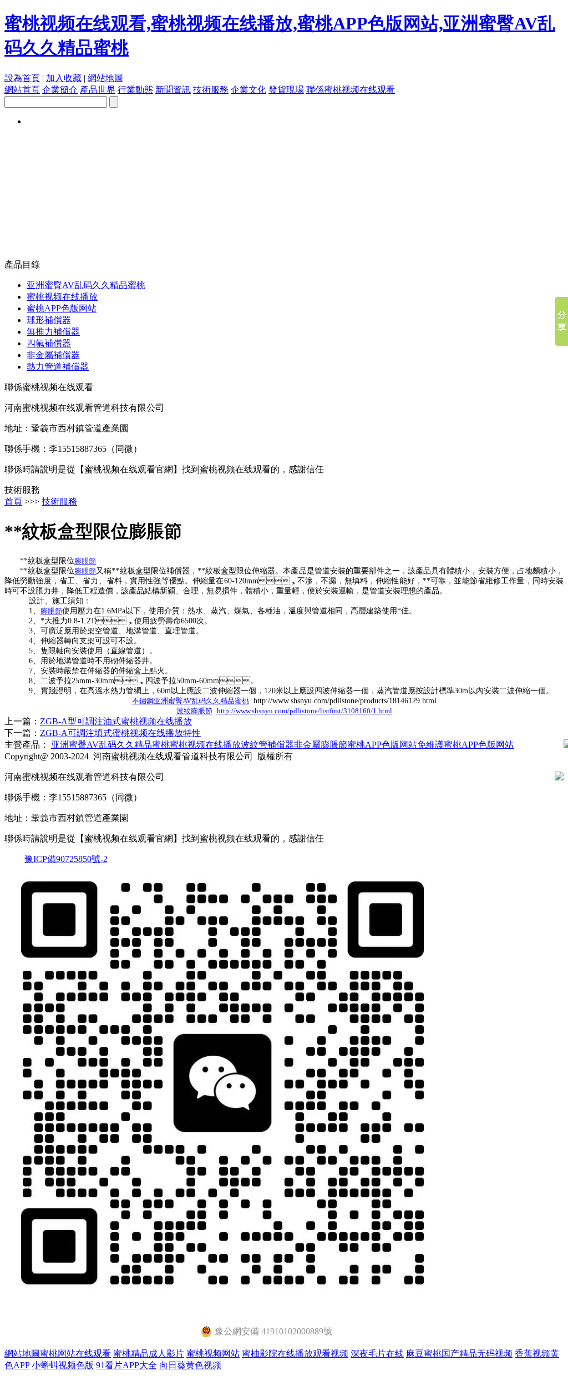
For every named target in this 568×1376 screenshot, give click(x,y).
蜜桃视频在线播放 (62, 296)
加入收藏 (64, 78)
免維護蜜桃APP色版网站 (465, 744)
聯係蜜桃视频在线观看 (350, 89)
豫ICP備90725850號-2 (66, 859)
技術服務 (211, 89)
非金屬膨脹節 (320, 744)
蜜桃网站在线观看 (75, 1353)
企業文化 (248, 89)
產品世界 (97, 89)
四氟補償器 (49, 343)
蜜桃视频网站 (213, 1353)
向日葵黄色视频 (190, 1365)
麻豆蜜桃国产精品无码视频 (459, 1353)
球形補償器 (49, 320)
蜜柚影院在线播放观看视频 (295, 1353)
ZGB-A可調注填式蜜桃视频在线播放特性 (120, 733)
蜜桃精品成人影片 (148, 1353)
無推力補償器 (53, 331)
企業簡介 (60, 89)
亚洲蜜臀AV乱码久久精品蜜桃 (86, 285)
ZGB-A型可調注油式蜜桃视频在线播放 (116, 721)
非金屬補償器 (53, 355)
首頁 (13, 501)
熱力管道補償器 (58, 366)
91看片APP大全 (126, 1365)
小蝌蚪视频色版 (63, 1365)
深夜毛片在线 (377, 1353)
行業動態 (135, 89)
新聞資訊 (173, 89)
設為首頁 (22, 78)
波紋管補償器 (267, 744)
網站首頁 (22, 89)
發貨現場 (286, 89)
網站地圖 (105, 78)
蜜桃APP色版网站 (62, 308)
